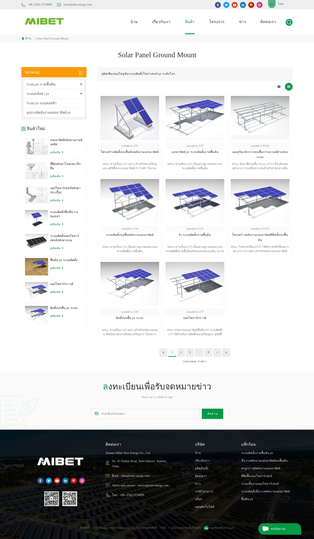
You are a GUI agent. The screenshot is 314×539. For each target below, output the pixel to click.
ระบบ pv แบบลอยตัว (41, 103)
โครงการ (216, 22)
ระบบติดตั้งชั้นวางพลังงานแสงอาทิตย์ (265, 491)
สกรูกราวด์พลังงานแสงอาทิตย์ (260, 468)
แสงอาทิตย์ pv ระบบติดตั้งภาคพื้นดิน (195, 152)
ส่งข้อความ (278, 528)
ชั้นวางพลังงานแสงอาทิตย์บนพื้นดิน (264, 460)
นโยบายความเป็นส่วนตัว (186, 527)
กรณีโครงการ (204, 491)
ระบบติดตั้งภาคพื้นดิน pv (257, 453)
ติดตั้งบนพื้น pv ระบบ (129, 318)
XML (163, 527)
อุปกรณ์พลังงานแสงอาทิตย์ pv (48, 112)
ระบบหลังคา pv (37, 93)
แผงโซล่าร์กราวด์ (194, 318)
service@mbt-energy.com (153, 485)
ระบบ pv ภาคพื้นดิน (41, 84)
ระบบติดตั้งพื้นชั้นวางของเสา (64, 214)
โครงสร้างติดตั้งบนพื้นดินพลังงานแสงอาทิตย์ (130, 152)
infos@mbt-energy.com (77, 4)
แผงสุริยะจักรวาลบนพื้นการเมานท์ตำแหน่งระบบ (260, 154)
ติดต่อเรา (268, 22)
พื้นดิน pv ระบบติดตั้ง (64, 260)
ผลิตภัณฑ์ (201, 468)
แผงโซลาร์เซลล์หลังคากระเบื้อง (65, 190)
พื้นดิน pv (247, 499)
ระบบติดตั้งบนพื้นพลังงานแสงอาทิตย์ (130, 234)
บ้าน (134, 22)
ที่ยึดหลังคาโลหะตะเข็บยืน (65, 166)
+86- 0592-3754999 (40, 4)
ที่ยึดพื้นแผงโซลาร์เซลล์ (256, 476)
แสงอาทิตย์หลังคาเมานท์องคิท (66, 142)
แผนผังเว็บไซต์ (204, 506)
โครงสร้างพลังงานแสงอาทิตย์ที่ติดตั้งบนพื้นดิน (260, 237)
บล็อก (198, 499)
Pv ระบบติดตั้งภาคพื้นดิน (195, 234)
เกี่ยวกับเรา (161, 22)
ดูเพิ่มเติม (260, 260)
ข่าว (242, 22)
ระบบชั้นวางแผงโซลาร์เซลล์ (260, 483)
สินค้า (190, 22)
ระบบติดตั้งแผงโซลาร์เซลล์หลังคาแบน (64, 238)
